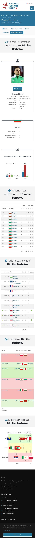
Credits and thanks (7, 505)
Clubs (27, 29)
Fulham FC (16, 296)
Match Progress (17, 32)
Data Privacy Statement (8, 513)
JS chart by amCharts (11, 163)
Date (3, 350)
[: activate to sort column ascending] (2, 271)
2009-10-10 (5, 379)
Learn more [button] (6, 530)
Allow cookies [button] (18, 535)
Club (11, 272)
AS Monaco (16, 286)
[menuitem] (30, 432)
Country (11, 208)
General (6, 29)
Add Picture (17, 89)
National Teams (17, 29)
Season (4, 208)
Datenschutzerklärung (8, 510)
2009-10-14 (5, 368)
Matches (6, 32)
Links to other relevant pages (10, 498)
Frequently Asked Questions (10, 500)
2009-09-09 (5, 390)
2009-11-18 (5, 363)
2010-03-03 (5, 355)
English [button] (30, 3)
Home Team (19, 350)
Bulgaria (14, 213)
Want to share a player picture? (10, 508)
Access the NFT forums (8, 503)
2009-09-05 (5, 401)
